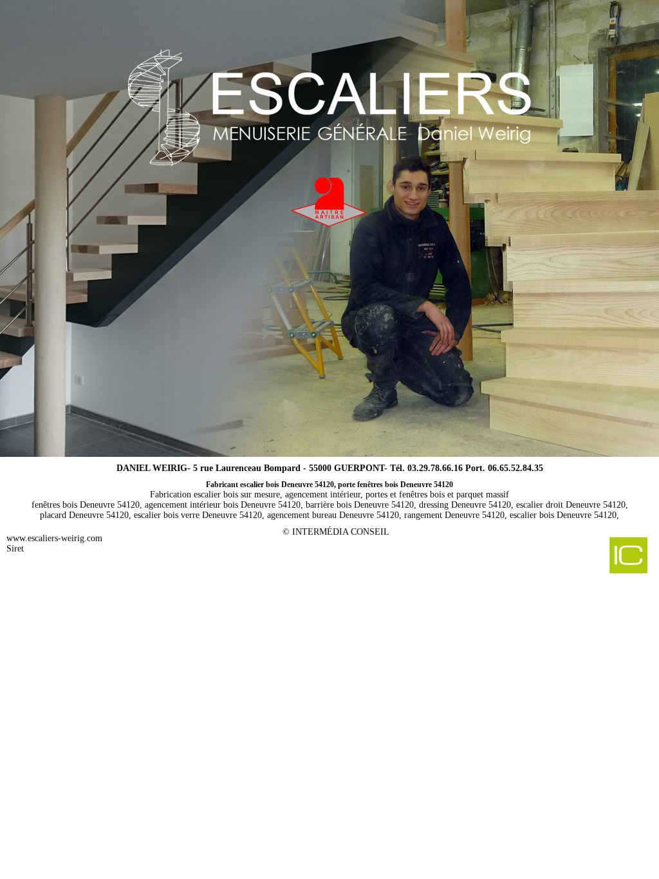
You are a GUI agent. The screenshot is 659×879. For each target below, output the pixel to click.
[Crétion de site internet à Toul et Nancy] (580, 556)
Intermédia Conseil (340, 532)
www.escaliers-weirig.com (54, 538)
